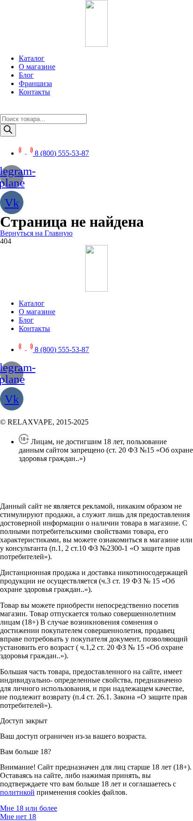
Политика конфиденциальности (51, 474)
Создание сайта (25, 490)
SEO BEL (76, 490)
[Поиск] (8, 130)
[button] (36, 233)
